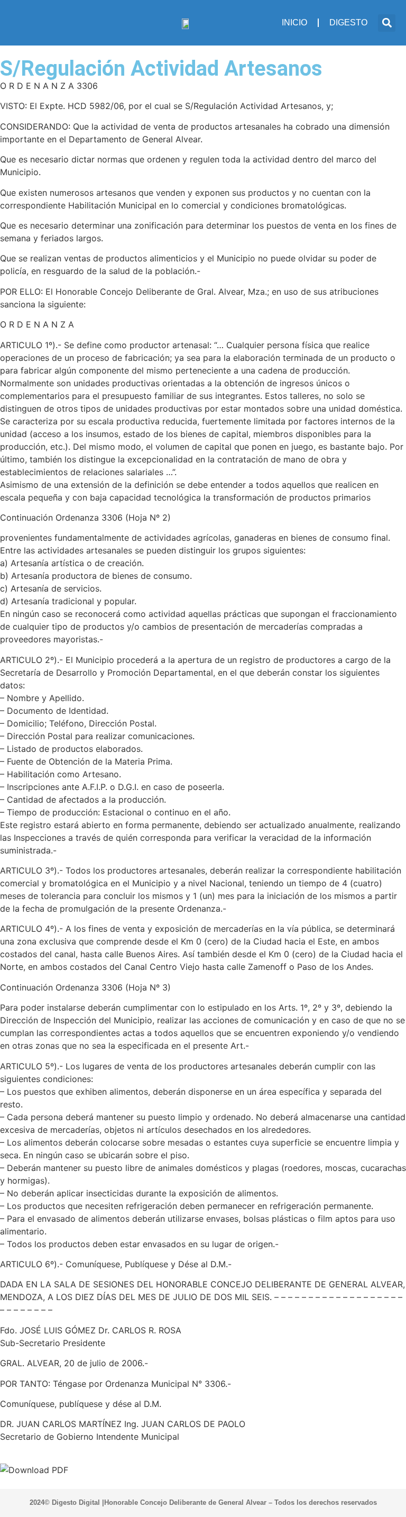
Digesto (348, 22)
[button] (386, 23)
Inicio (294, 22)
